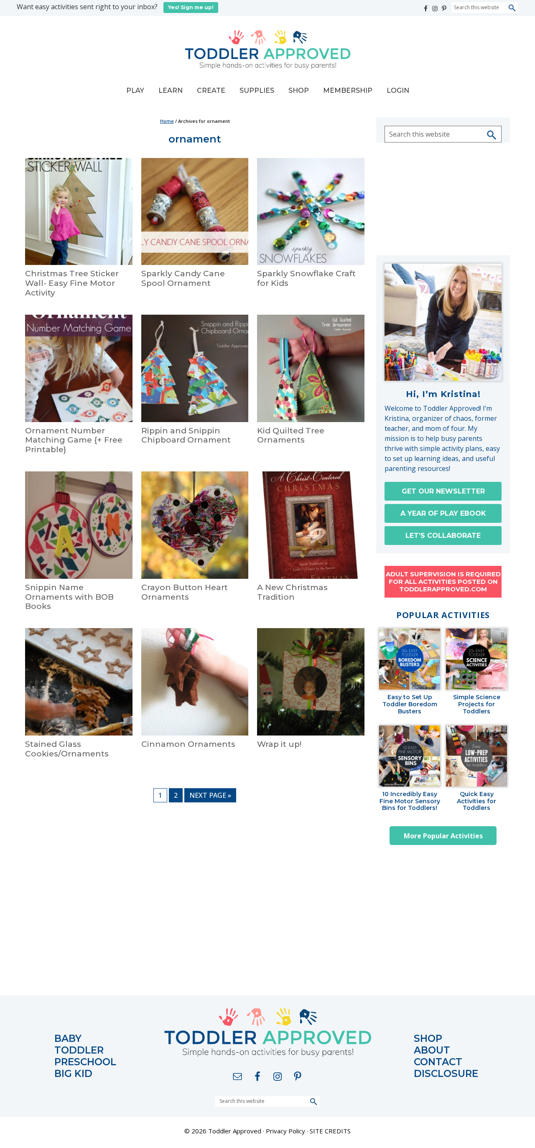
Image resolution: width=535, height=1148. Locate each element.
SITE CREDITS (330, 1131)
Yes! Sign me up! (191, 7)
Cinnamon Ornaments (188, 744)
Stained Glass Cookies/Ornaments (67, 749)
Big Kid (73, 1073)
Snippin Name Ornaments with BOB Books (69, 597)
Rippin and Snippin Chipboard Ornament (186, 435)
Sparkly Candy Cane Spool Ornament (183, 278)
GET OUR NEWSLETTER (443, 491)
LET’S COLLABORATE (443, 536)
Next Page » (210, 796)
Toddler (79, 1050)
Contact (438, 1062)
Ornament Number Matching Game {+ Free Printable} (73, 440)
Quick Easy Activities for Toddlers (476, 801)
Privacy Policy (285, 1131)
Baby (68, 1038)
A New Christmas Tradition (292, 592)
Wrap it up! (279, 744)
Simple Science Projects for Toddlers (476, 704)
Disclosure (446, 1073)
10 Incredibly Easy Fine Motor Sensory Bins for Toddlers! (410, 801)
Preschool (85, 1062)
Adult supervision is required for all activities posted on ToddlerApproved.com (443, 581)
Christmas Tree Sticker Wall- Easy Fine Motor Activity (72, 283)
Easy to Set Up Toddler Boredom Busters (409, 704)
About (432, 1050)
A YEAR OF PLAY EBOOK (443, 513)
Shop (428, 1038)
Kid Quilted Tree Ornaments (290, 435)
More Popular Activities (443, 835)
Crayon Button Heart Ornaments (184, 592)
